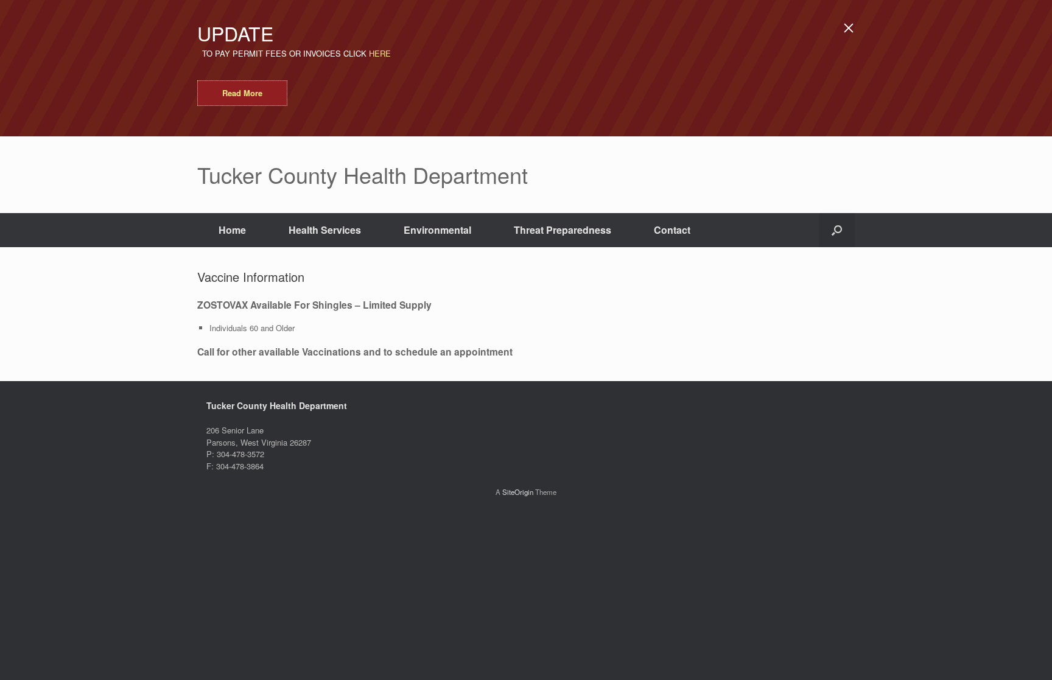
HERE (380, 53)
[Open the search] (837, 230)
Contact (672, 230)
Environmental (437, 230)
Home (232, 230)
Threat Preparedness (562, 230)
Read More (242, 93)
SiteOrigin (517, 492)
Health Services (325, 230)
